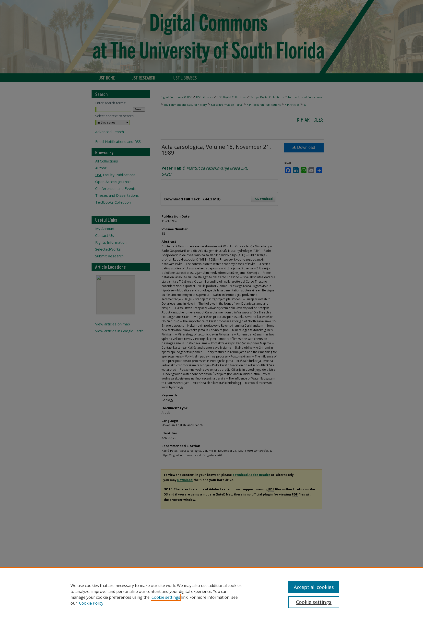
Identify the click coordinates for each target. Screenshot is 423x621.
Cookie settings (166, 597)
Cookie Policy (91, 603)
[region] (211, 594)
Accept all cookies (314, 587)
